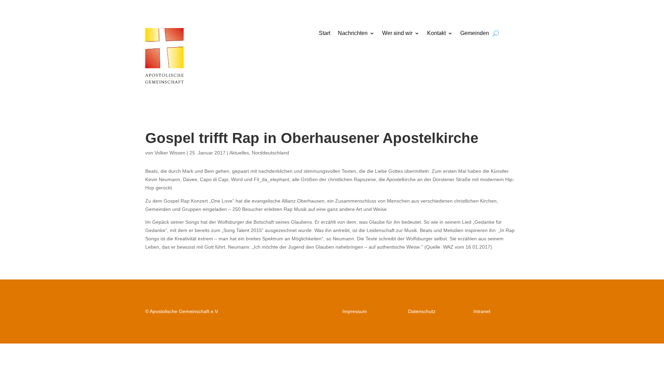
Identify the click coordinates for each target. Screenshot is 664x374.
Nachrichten (353, 33)
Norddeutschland (270, 152)
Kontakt (436, 33)
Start (324, 33)
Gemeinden (474, 33)
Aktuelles (239, 152)
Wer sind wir (397, 33)
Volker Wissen (170, 152)
